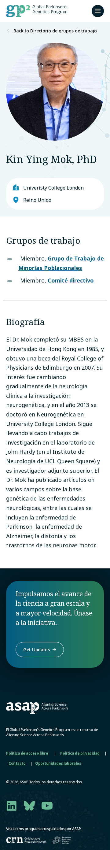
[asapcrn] (26, 840)
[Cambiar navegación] (98, 11)
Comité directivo (71, 280)
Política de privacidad (79, 753)
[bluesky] (29, 805)
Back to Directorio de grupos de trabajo (55, 31)
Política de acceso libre (27, 753)
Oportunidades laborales (58, 763)
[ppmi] (62, 840)
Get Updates (36, 649)
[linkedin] (11, 805)
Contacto (17, 763)
